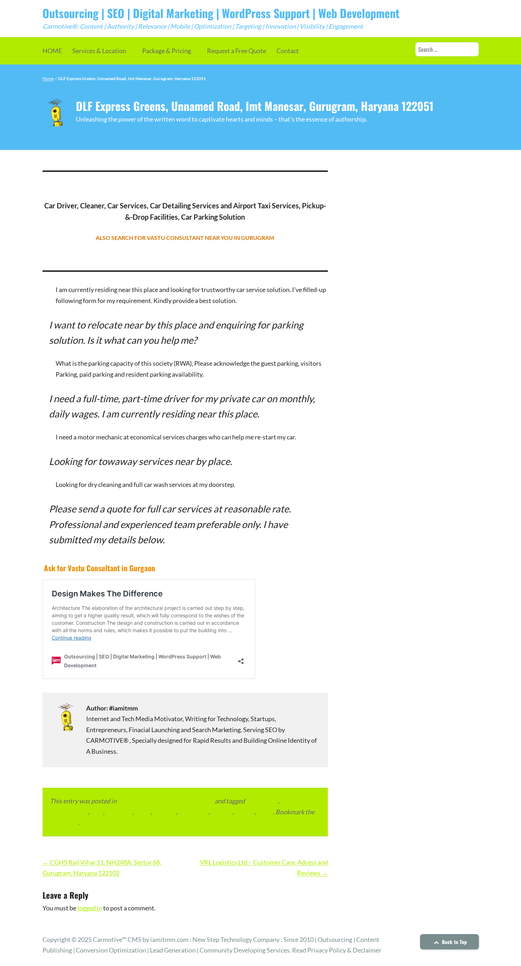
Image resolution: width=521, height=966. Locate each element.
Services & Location (99, 51)
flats (97, 812)
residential (193, 812)
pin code (164, 812)
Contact (287, 51)
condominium (69, 812)
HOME (52, 51)
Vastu (265, 812)
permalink (64, 822)
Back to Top (454, 941)
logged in (89, 908)
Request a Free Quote (236, 51)
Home (48, 78)
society (244, 812)
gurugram (119, 812)
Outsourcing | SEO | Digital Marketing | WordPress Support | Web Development (221, 13)
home (143, 812)
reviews (222, 812)
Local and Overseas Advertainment (166, 801)
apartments (262, 801)
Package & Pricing (166, 51)
